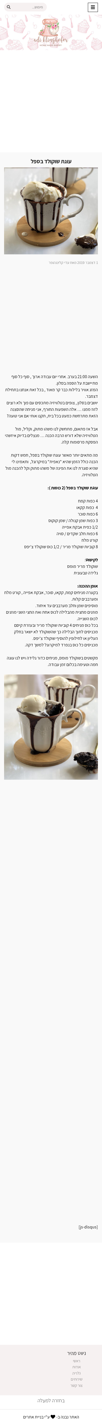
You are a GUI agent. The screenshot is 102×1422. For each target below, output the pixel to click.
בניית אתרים (33, 1417)
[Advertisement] (51, 101)
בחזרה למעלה (51, 1400)
